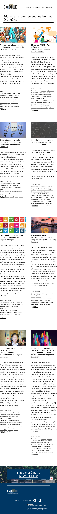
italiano (52, 197)
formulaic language (11, 426)
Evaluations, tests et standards (39, 440)
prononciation (3, 430)
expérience (9, 104)
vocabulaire (37, 454)
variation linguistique (44, 205)
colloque (45, 100)
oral (12, 428)
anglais (38, 444)
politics (2, 316)
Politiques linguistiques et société (9, 306)
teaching (2, 108)
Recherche (53, 7)
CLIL (41, 100)
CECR (41, 444)
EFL (53, 298)
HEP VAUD (20, 426)
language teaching (36, 199)
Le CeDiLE (36, 7)
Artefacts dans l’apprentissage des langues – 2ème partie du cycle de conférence (12, 47)
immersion (34, 108)
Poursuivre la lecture (47, 83)
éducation (12, 191)
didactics (7, 101)
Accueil (28, 7)
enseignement (34, 195)
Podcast (18, 187)
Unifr (32, 454)
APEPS (37, 100)
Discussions (10, 95)
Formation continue (36, 106)
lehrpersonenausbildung (47, 302)
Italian (47, 197)
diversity (33, 446)
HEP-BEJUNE (45, 106)
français (45, 448)
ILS (44, 197)
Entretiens (48, 92)
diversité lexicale (48, 444)
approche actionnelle (10, 420)
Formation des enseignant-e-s (8, 99)
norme (38, 201)
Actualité (12, 93)
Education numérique (12, 185)
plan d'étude (45, 450)
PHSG (1, 196)
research (16, 106)
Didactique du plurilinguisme (44, 102)
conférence (51, 100)
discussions (3, 312)
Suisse (16, 196)
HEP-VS (33, 450)
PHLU (18, 314)
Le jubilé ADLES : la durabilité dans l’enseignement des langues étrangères (11, 237)
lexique (43, 199)
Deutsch (49, 7)
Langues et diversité (42, 190)
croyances (38, 193)
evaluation (40, 448)
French (50, 448)
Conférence (19, 302)
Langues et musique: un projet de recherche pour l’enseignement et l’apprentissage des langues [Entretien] (12, 352)
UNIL (37, 205)
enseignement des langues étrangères (41, 104)
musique (8, 428)
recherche (51, 108)
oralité (15, 428)
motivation (10, 106)
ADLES (6, 310)
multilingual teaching (42, 108)
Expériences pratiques (12, 97)
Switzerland (34, 109)
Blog (42, 7)
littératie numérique (15, 195)
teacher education (46, 203)
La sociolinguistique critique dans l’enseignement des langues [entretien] (42, 142)
